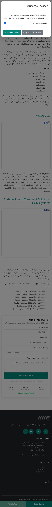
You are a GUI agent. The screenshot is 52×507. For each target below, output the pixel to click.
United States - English (39, 23)
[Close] (28, 6)
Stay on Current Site (32, 33)
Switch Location (12, 33)
